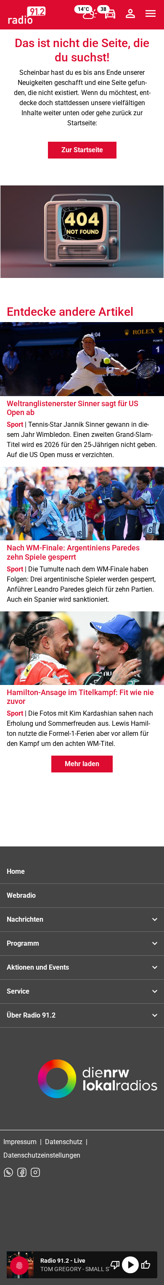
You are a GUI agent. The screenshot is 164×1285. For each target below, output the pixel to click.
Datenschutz (63, 1142)
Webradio (21, 895)
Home (16, 871)
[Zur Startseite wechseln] (27, 15)
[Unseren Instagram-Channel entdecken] (35, 1172)
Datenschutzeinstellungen (41, 1155)
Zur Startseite (82, 150)
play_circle (130, 1265)
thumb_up (145, 1265)
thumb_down (115, 1265)
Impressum (20, 1142)
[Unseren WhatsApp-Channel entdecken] (8, 1172)
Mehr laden (82, 764)
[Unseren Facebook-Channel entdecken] (22, 1172)
